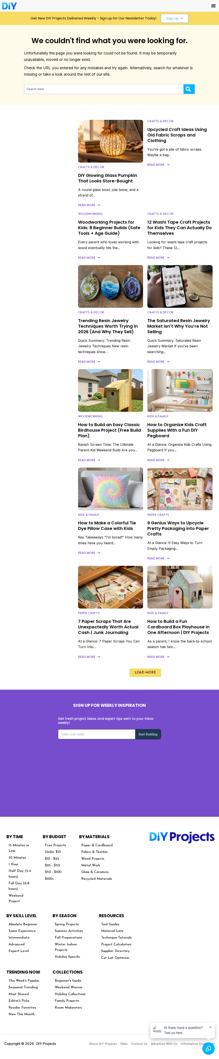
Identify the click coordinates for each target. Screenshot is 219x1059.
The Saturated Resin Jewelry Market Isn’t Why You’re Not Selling (178, 326)
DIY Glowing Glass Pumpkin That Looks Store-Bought (107, 178)
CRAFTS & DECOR (91, 167)
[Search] (189, 89)
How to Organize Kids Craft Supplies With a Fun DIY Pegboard (177, 430)
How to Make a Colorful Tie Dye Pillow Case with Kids (107, 525)
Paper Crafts (158, 515)
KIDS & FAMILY (158, 416)
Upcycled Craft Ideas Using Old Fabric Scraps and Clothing (177, 135)
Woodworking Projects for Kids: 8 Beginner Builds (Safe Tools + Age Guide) (109, 227)
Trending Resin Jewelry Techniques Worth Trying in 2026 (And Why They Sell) (108, 326)
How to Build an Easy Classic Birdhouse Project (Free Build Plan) (109, 430)
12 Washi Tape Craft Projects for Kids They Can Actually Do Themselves (179, 227)
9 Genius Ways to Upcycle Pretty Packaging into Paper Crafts (178, 528)
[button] (213, 5)
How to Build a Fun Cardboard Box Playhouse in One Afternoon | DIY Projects (178, 626)
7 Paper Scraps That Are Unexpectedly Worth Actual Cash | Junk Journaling (108, 626)
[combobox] (103, 89)
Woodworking (90, 214)
